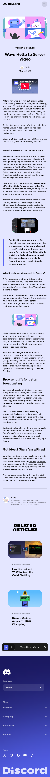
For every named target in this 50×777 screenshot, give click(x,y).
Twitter (32, 461)
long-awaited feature (20, 298)
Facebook (41, 461)
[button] (30, 647)
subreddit (38, 464)
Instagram (11, 464)
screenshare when (24, 287)
